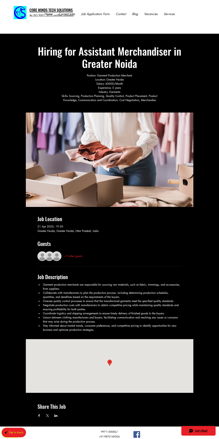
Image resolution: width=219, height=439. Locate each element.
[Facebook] (136, 434)
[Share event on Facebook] (39, 415)
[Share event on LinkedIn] (55, 415)
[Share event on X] (47, 415)
